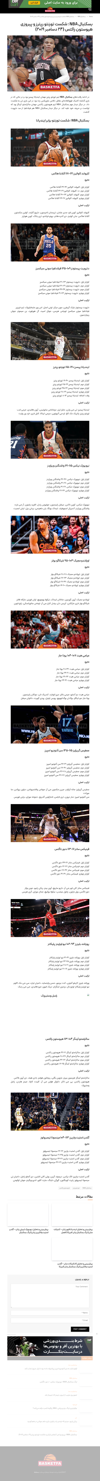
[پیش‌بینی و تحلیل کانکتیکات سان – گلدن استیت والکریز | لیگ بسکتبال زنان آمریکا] (72, 1249)
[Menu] (89, 9)
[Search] (10, 9)
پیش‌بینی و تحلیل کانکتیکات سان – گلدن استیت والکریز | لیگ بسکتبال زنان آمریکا (75, 1265)
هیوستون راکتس (64, 1188)
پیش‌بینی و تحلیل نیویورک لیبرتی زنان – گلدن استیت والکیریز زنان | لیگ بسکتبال (28, 1231)
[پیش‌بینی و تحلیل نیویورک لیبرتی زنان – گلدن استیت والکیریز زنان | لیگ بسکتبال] (27, 1214)
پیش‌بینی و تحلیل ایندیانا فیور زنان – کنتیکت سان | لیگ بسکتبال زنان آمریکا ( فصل (73, 1231)
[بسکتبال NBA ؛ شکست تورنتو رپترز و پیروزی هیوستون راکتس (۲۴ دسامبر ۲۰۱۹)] (50, 63)
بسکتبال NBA (87, 1188)
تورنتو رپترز (76, 1188)
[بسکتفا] (50, 9)
